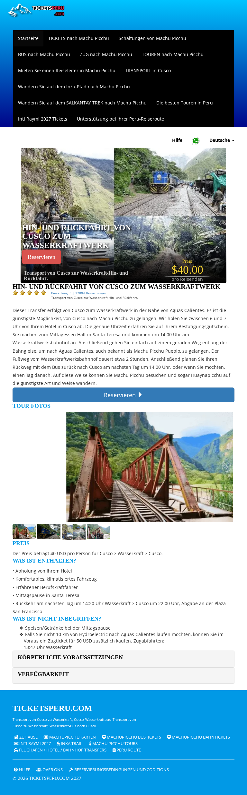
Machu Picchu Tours (114, 743)
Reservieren (41, 257)
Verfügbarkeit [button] (43, 674)
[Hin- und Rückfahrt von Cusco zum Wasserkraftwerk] (123, 215)
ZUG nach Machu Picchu (106, 54)
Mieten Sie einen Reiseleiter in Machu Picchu (66, 70)
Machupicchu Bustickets (133, 737)
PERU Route (128, 750)
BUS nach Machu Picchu (44, 54)
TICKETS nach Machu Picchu (78, 38)
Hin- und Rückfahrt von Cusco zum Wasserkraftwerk (76, 236)
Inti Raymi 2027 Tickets (42, 119)
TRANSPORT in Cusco (148, 70)
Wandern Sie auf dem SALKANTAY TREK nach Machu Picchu (82, 103)
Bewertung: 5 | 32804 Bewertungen (78, 293)
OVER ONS (52, 769)
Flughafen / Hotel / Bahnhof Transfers (62, 750)
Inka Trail (71, 743)
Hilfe (177, 140)
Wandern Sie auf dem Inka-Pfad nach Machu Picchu (74, 86)
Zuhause (28, 737)
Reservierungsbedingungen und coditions (121, 769)
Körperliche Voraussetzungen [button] (70, 657)
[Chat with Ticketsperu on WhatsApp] (196, 140)
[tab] (123, 659)
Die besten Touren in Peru (184, 103)
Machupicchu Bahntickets (200, 737)
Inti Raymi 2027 (34, 743)
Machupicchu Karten (72, 737)
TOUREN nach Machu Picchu (173, 54)
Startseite (28, 38)
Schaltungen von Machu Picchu (152, 38)
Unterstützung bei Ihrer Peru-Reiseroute (120, 119)
